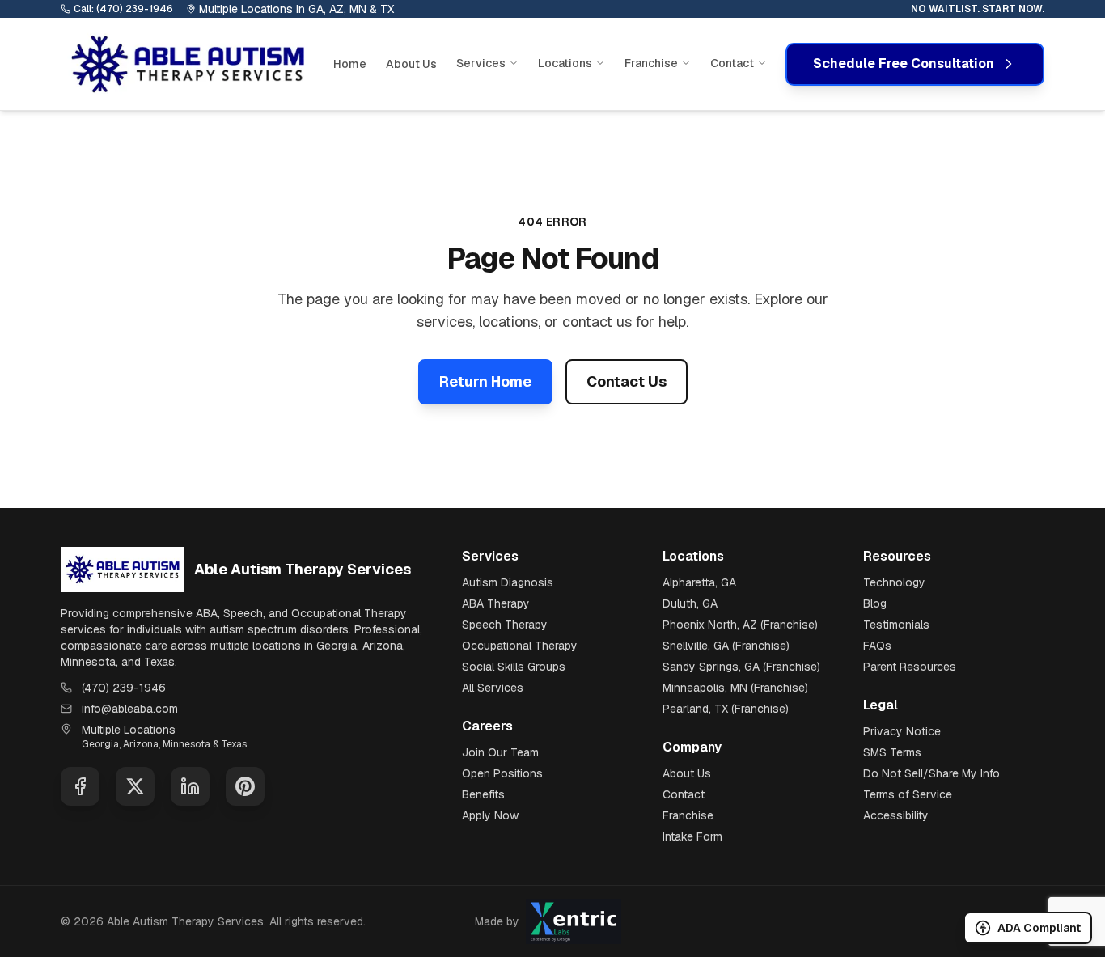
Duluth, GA (690, 603)
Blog (875, 603)
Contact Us (626, 381)
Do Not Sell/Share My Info (931, 773)
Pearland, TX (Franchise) (726, 708)
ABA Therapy (496, 603)
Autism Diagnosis (507, 582)
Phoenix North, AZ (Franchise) (740, 624)
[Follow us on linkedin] (190, 786)
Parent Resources (909, 666)
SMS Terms (892, 752)
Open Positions (502, 773)
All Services (492, 687)
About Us (411, 64)
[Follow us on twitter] (135, 786)
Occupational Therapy (520, 645)
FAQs (877, 645)
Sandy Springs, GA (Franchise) (741, 666)
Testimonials (896, 624)
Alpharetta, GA (699, 582)
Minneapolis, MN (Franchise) (735, 687)
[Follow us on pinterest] (245, 786)
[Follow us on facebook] (80, 786)
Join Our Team (500, 752)
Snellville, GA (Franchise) (726, 645)
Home (349, 64)
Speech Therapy (505, 624)
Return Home (485, 381)
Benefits (483, 794)
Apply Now (490, 815)
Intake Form (692, 836)
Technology (894, 582)
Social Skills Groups (513, 666)
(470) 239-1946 (124, 687)
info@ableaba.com (130, 708)
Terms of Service (907, 794)
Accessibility (896, 815)
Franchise (688, 815)
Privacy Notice (902, 731)
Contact (684, 794)
